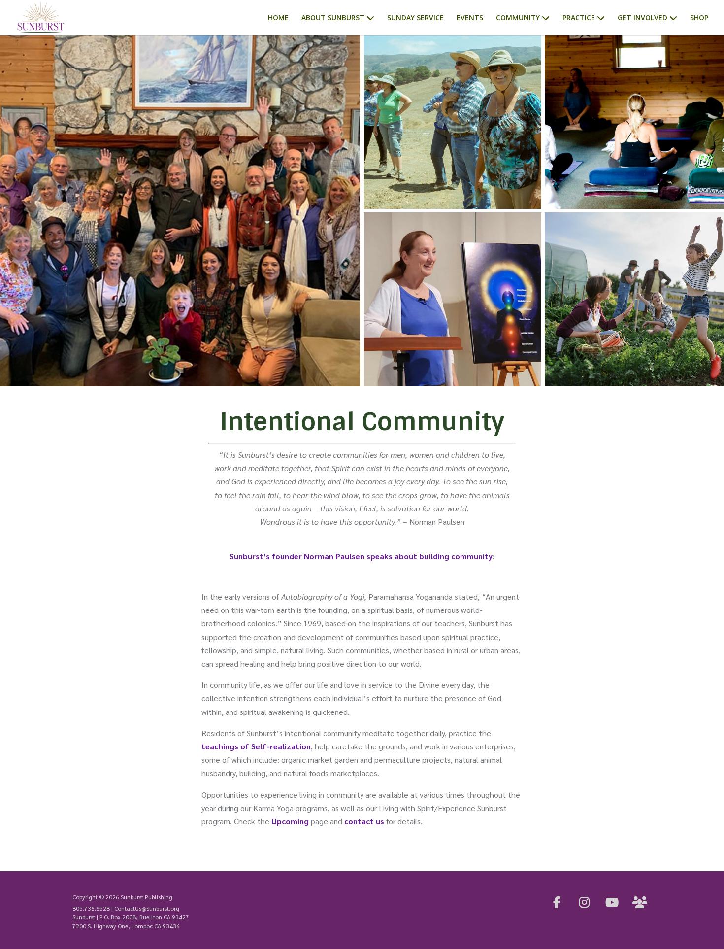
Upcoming (290, 821)
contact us (364, 821)
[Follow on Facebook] (557, 902)
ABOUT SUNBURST (332, 18)
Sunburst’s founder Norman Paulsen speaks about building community (361, 556)
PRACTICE (578, 18)
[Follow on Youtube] (612, 902)
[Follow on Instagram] (584, 902)
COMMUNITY (518, 18)
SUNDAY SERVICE (415, 18)
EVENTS (470, 18)
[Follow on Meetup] (640, 902)
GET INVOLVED (642, 18)
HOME (278, 18)
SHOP (699, 18)
